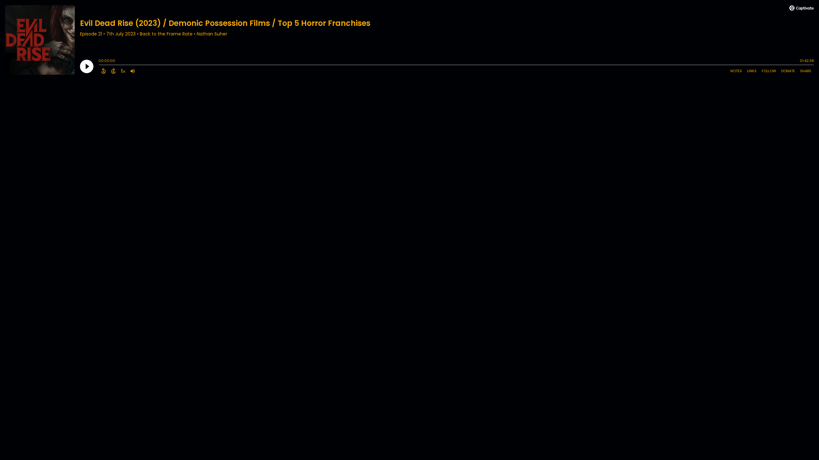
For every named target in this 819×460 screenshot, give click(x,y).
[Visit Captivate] (801, 9)
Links (752, 70)
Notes (736, 70)
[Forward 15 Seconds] (113, 71)
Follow (769, 70)
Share (805, 70)
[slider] (100, 65)
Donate (788, 70)
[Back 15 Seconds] (103, 71)
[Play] (86, 66)
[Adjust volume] (132, 71)
